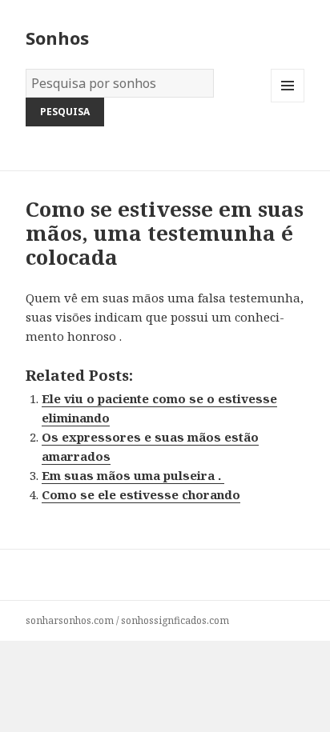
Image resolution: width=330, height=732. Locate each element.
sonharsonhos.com (70, 620)
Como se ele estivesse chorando (141, 494)
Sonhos (57, 38)
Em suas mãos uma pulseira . (133, 475)
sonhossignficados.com (175, 620)
